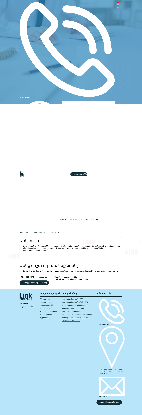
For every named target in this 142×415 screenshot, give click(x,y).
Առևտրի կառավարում (71, 311)
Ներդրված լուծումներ (79, 174)
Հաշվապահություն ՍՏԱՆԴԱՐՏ (75, 302)
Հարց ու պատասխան (49, 311)
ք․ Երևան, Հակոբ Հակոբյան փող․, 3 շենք (37, 169)
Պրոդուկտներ (48, 174)
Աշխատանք (45, 318)
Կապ (91, 174)
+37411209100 (25, 98)
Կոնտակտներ (46, 314)
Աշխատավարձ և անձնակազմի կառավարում (75, 306)
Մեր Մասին (37, 174)
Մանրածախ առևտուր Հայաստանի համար (77, 315)
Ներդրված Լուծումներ (39, 232)
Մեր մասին (45, 299)
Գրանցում (116, 178)
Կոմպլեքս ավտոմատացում (74, 308)
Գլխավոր (28, 174)
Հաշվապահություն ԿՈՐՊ (72, 299)
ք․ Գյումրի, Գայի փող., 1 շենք (65, 277)
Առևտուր (55, 232)
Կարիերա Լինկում (101, 174)
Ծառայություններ (62, 174)
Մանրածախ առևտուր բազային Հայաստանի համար (75, 318)
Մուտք (115, 174)
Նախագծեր (45, 308)
